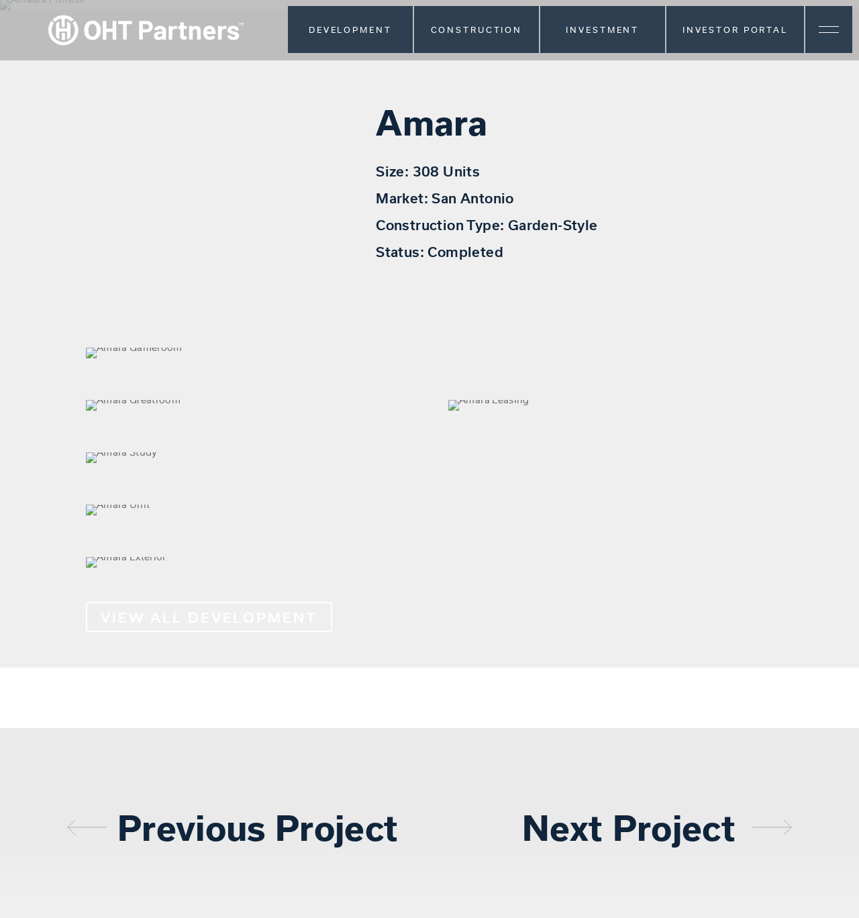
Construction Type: (442, 224)
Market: (404, 197)
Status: (401, 251)
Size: (394, 171)
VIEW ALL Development (209, 617)
